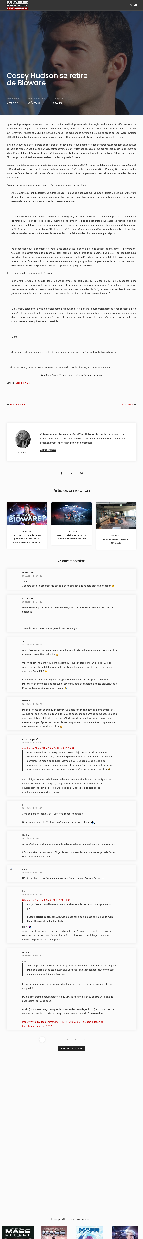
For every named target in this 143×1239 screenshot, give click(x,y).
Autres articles (48, 450)
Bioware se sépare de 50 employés (116, 541)
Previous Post (17, 404)
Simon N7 (12, 102)
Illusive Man (28, 572)
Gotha (25, 835)
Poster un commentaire (71, 1048)
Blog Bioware (23, 382)
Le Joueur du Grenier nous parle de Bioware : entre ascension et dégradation (26, 539)
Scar (24, 641)
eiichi (24, 869)
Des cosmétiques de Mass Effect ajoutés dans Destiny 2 (71, 537)
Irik (23, 804)
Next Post (127, 404)
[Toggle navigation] (135, 5)
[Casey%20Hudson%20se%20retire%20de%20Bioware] (61, 473)
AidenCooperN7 (30, 739)
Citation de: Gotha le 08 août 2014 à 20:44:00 (46, 900)
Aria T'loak (27, 598)
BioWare (57, 102)
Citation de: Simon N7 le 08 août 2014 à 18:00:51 (48, 748)
